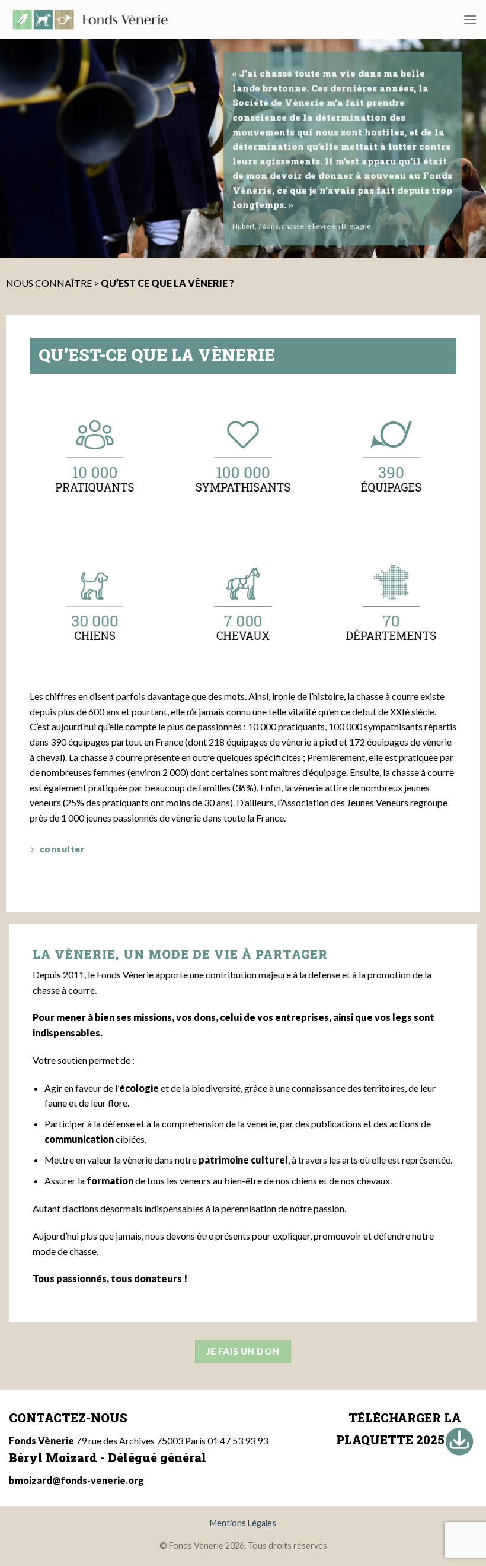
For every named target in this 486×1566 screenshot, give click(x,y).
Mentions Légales (243, 1523)
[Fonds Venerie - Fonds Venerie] (90, 19)
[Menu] (470, 19)
